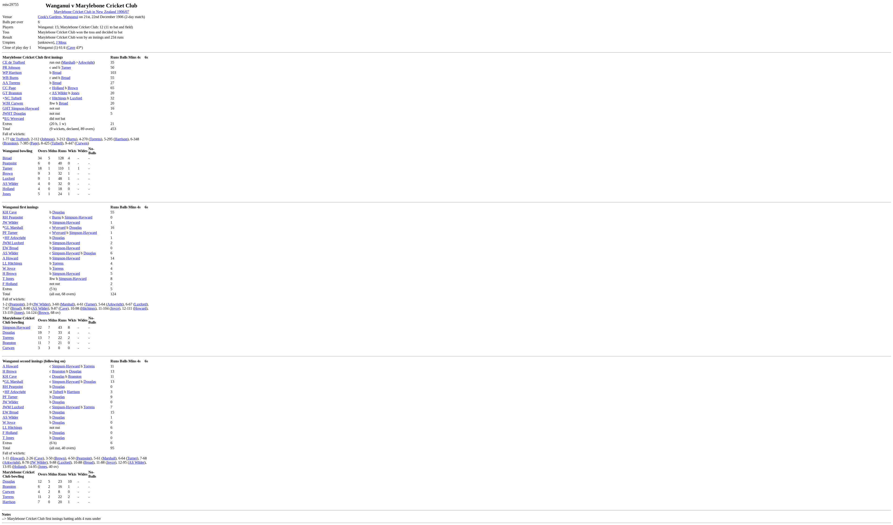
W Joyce (9, 268)
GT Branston (12, 93)
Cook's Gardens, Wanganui (58, 17)
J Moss (61, 42)
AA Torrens (11, 83)
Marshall (68, 62)
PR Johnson (11, 67)
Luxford (76, 98)
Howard (140, 308)
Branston (10, 143)
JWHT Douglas (14, 113)
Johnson (47, 139)
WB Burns (10, 78)
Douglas (58, 212)
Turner (66, 67)
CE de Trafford (14, 62)
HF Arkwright (15, 238)
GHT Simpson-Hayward (21, 108)
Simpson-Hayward (78, 217)
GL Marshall (13, 228)
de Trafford (19, 139)
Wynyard (59, 228)
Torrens (95, 139)
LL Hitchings (12, 263)
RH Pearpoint (13, 217)
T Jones (8, 279)
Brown (73, 88)
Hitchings (59, 98)
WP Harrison (12, 73)
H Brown (10, 274)
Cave (71, 47)
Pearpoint (10, 163)
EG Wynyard (14, 119)
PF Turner (10, 233)
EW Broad (10, 248)
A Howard (10, 258)
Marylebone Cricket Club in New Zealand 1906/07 (91, 12)
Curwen (82, 143)
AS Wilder (59, 93)
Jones (75, 93)
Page (34, 143)
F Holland (10, 284)
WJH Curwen (13, 103)
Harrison (121, 139)
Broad (56, 73)
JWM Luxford (13, 243)
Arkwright (85, 62)
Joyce (115, 308)
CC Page (9, 88)
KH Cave (10, 212)
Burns (71, 139)
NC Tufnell (13, 98)
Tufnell (57, 143)
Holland (58, 88)
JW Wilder (10, 222)
